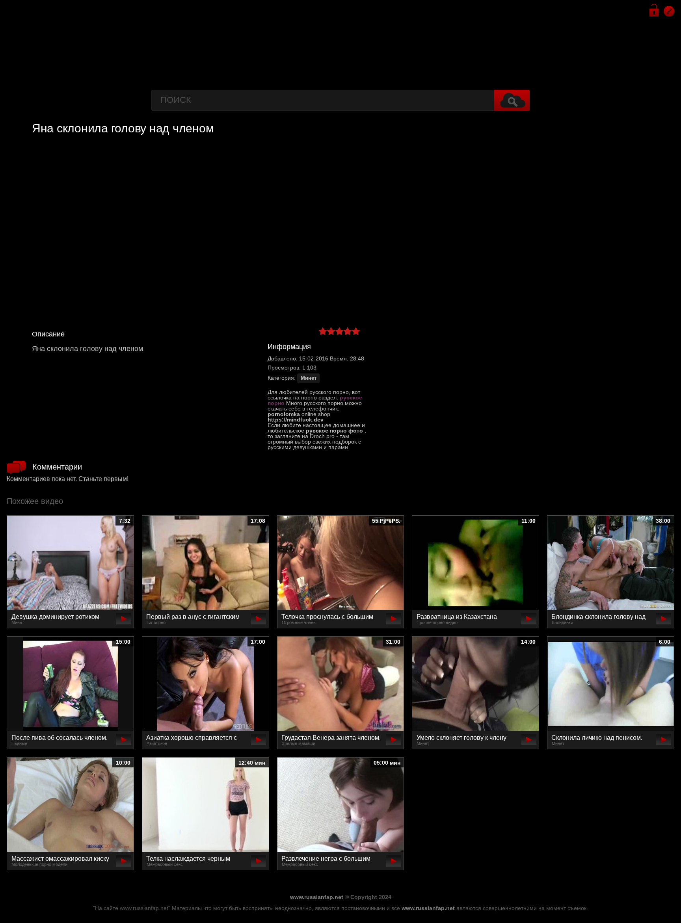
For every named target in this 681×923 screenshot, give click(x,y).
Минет (308, 378)
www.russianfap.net (316, 897)
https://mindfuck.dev (296, 419)
